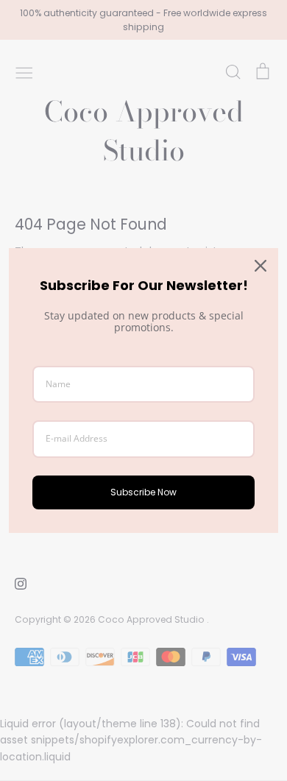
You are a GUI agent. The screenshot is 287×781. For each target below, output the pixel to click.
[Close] (260, 265)
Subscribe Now (143, 492)
